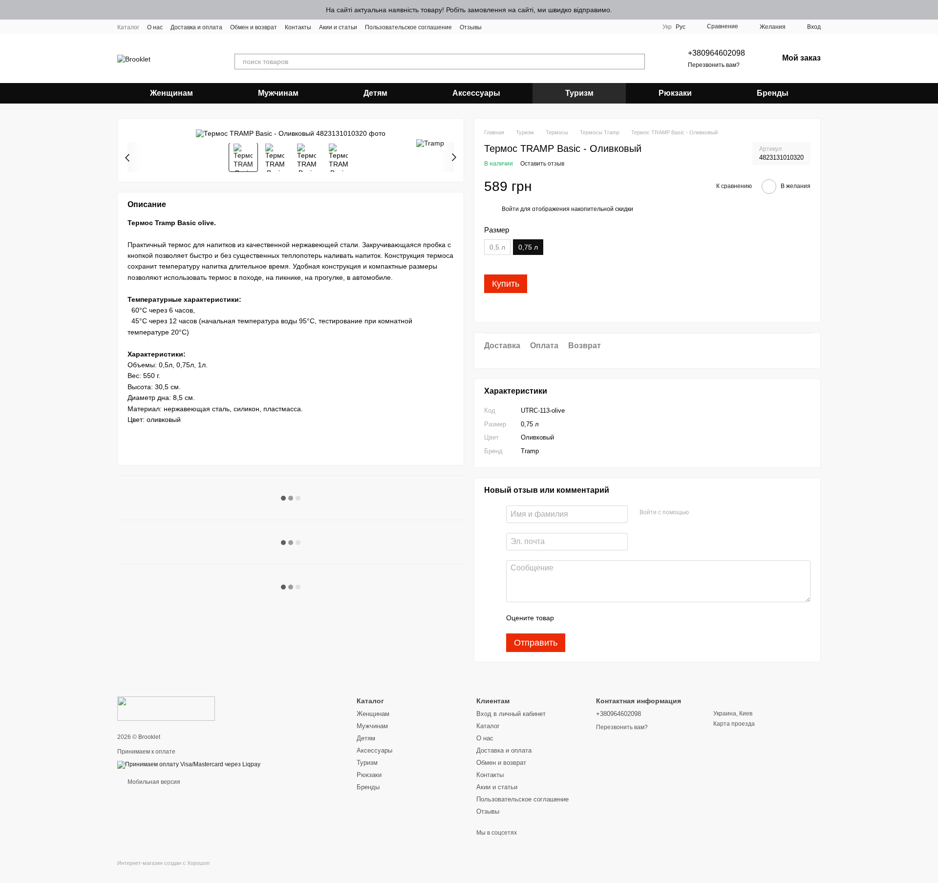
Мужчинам (278, 93)
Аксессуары (476, 93)
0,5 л (497, 247)
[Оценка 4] (617, 618)
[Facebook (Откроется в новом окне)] (507, 27)
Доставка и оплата (196, 27)
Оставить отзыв (542, 163)
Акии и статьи (338, 27)
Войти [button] (510, 209)
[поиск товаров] (637, 61)
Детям (375, 93)
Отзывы (471, 27)
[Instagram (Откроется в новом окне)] (495, 27)
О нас (155, 27)
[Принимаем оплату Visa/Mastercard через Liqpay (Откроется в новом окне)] (188, 764)
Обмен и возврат (253, 27)
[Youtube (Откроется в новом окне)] (519, 27)
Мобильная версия (153, 781)
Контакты (298, 27)
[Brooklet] (166, 708)
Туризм (579, 93)
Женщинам (171, 93)
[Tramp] (430, 143)
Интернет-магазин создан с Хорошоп (163, 863)
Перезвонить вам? (714, 65)
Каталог (128, 27)
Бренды (773, 93)
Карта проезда (734, 723)
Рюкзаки (675, 93)
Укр (667, 27)
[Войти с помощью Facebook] (699, 513)
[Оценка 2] (586, 618)
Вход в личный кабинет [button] (511, 713)
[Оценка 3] (601, 618)
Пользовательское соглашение (408, 27)
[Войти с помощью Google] (715, 513)
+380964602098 (716, 53)
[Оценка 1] (570, 618)
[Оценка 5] (632, 618)
